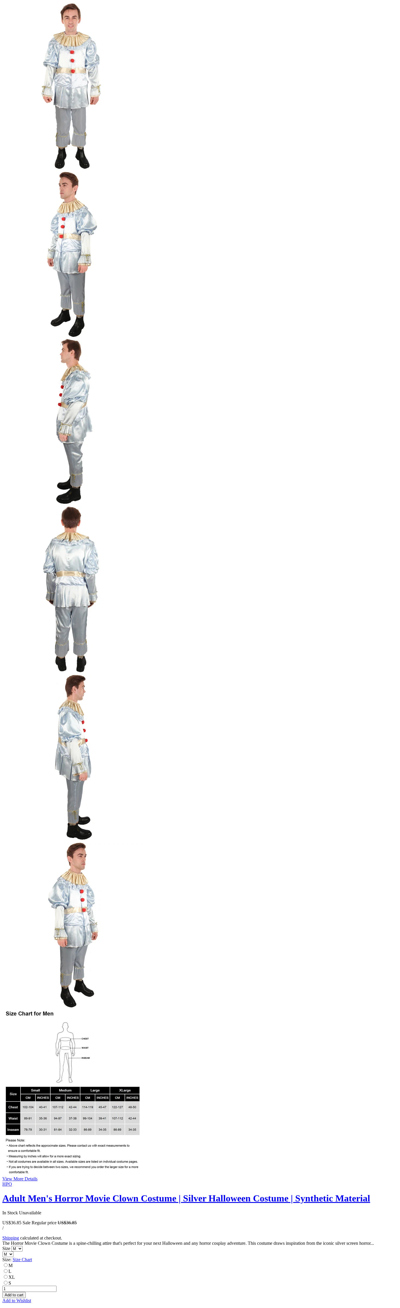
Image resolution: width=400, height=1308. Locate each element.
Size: (17, 1259)
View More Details (19, 1178)
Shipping (10, 1237)
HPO (7, 1184)
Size (6, 1248)
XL (11, 1277)
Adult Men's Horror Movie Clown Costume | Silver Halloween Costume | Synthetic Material (186, 1198)
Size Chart (22, 1259)
